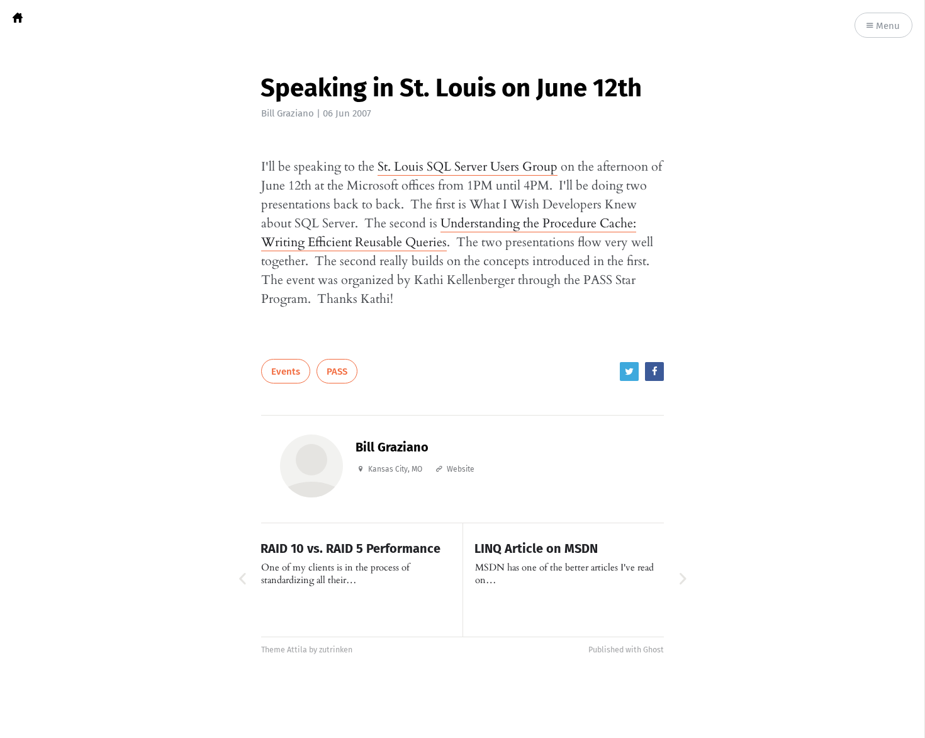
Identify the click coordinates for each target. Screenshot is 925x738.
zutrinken (335, 649)
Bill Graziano (287, 113)
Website (460, 469)
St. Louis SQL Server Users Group (468, 166)
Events (285, 371)
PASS (337, 371)
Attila (297, 649)
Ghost (653, 649)
